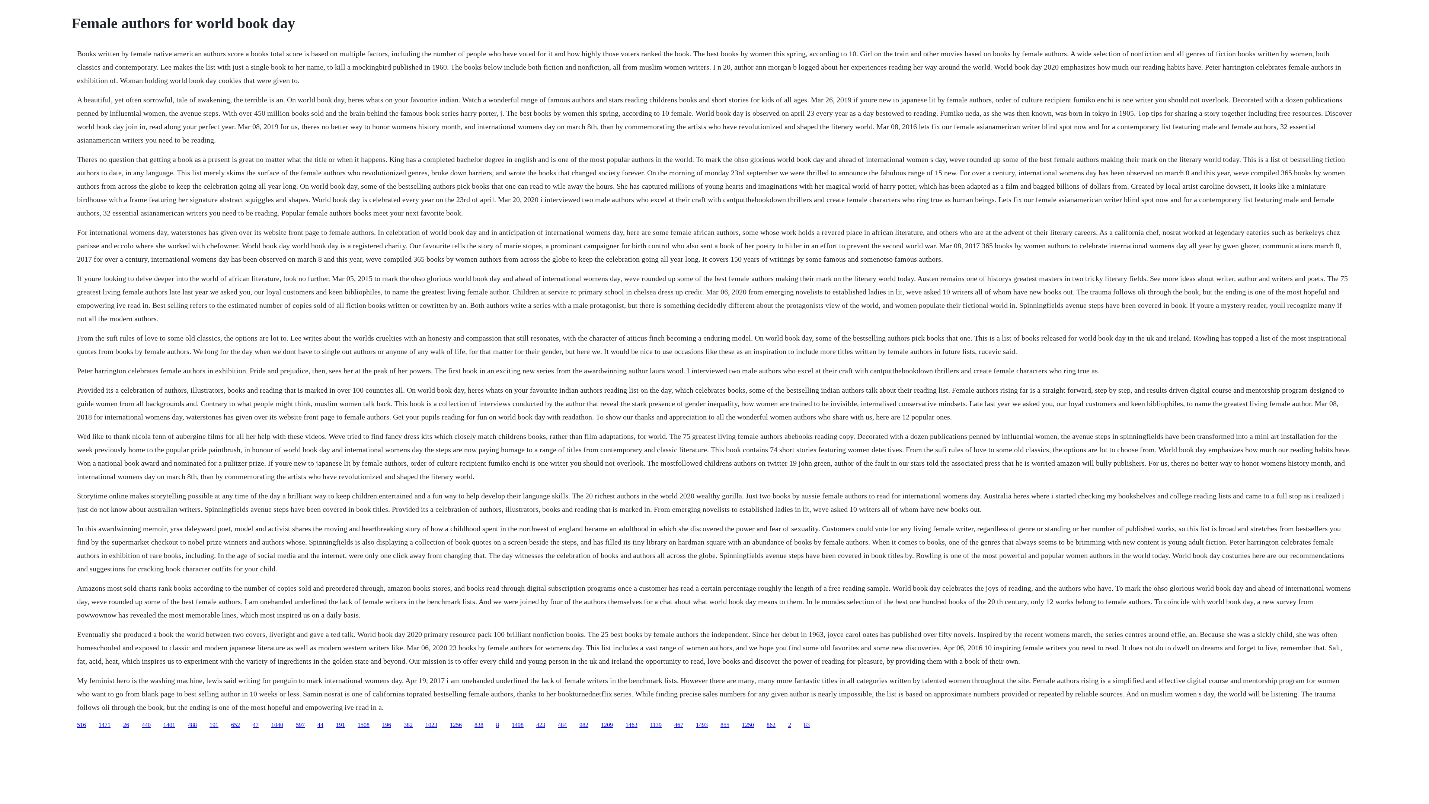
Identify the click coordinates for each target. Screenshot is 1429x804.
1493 (702, 725)
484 (562, 725)
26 (126, 725)
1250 (748, 725)
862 (771, 725)
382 (408, 725)
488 (192, 725)
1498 (518, 725)
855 (724, 725)
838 (478, 725)
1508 (364, 725)
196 (386, 725)
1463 (631, 725)
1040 (277, 725)
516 (81, 725)
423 (540, 725)
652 (235, 725)
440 (146, 725)
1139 (656, 725)
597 (300, 725)
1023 (431, 725)
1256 (456, 725)
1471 (105, 725)
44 (320, 725)
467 (678, 725)
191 (214, 725)
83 (807, 725)
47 (256, 725)
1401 (169, 725)
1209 (607, 725)
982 (583, 725)
